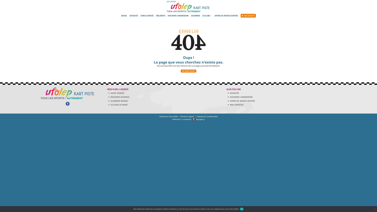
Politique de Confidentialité (207, 116)
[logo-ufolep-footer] (68, 88)
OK (242, 209)
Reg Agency (200, 119)
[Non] (375, 209)
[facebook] (68, 104)
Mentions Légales (187, 116)
